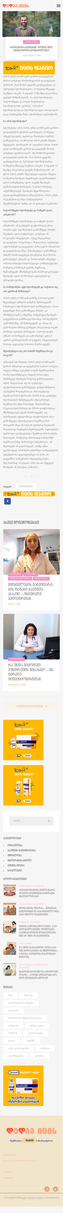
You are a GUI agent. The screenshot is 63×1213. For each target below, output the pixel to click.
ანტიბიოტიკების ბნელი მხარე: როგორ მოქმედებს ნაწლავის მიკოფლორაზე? (37, 893)
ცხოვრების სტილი (19, 860)
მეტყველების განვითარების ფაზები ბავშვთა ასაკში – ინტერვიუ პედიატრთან (31, 592)
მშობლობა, (24, 922)
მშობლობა (15, 855)
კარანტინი (13, 1010)
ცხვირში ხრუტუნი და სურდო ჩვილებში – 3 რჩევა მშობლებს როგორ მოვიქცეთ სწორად (39, 975)
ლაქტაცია (45, 1048)
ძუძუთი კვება (37, 1025)
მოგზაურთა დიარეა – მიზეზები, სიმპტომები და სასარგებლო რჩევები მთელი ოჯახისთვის (39, 911)
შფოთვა (28, 995)
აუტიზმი (31, 1040)
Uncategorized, (27, 965)
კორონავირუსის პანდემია (21, 1003)
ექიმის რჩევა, (26, 886)
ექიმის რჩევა (31, 42)
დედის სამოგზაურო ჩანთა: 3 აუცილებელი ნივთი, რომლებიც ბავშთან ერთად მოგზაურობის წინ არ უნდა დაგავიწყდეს (38, 931)
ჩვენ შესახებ (9, 1155)
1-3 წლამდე (30, 574)
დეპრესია (39, 1056)
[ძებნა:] (31, 821)
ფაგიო (11, 1040)
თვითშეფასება (16, 1056)
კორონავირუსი (35, 1033)
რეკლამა (8, 1172)
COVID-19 (12, 1033)
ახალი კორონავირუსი (18, 1048)
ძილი (10, 995)
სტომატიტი (26, 486)
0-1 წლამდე (15, 574)
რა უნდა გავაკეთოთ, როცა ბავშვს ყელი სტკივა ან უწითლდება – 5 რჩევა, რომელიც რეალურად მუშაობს (39, 952)
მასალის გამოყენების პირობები (20, 1161)
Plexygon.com (31, 1201)
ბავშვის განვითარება (20, 578)
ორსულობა (15, 845)
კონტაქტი (8, 1178)
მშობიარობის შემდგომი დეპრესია (25, 1018)
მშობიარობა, (42, 965)
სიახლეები (15, 870)
